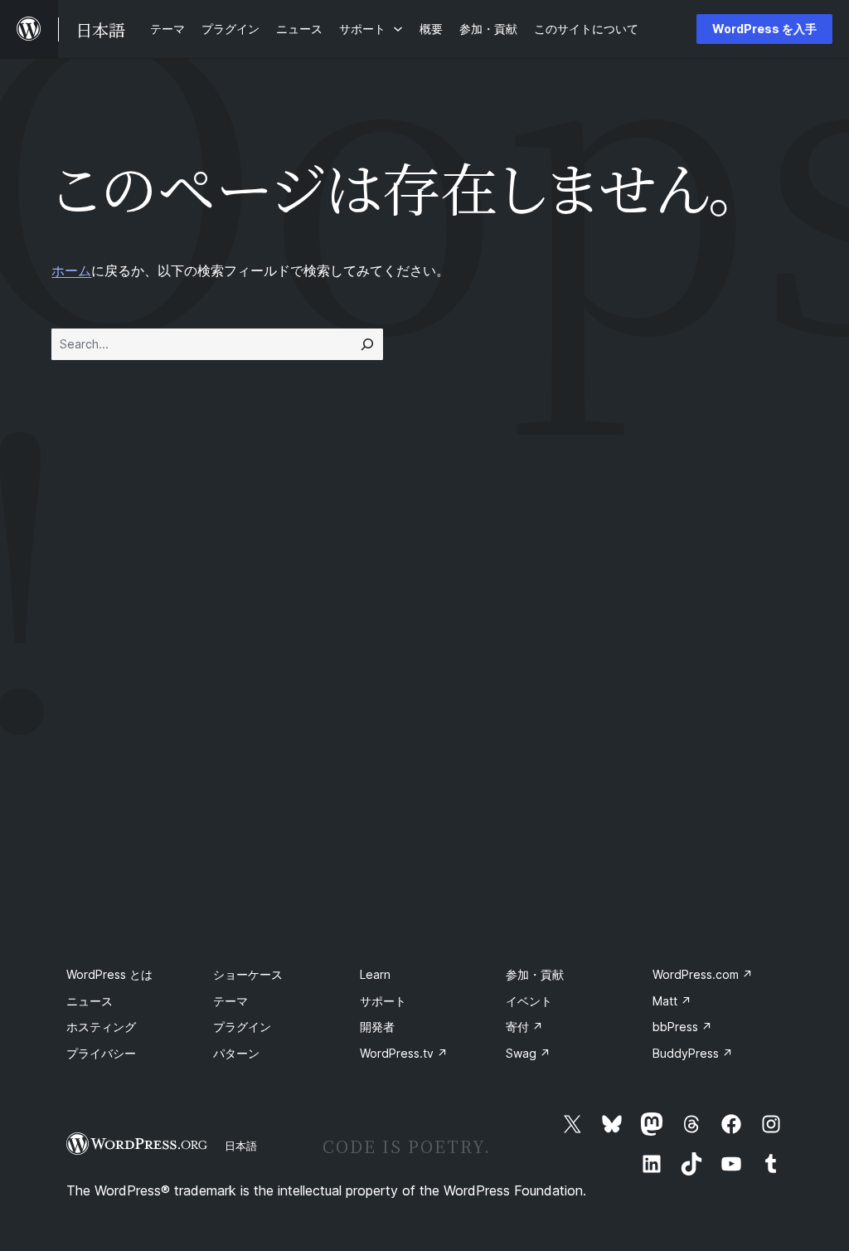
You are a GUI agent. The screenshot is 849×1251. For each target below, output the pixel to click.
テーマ (230, 1001)
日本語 (241, 1145)
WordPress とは (109, 974)
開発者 (377, 1027)
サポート (383, 1001)
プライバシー (101, 1053)
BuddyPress (693, 1053)
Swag (528, 1053)
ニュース (89, 1001)
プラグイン (242, 1027)
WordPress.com (703, 974)
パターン (236, 1053)
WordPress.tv (404, 1053)
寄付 (524, 1027)
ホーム (71, 270)
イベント (529, 1001)
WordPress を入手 (764, 29)
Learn (375, 974)
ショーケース (248, 974)
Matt (672, 1001)
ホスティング (101, 1027)
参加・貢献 (535, 974)
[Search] (367, 344)
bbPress (682, 1027)
